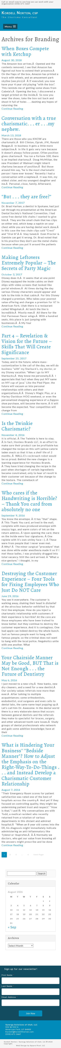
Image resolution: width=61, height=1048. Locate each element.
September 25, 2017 (14, 358)
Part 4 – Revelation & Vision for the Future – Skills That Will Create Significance (27, 344)
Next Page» (38, 854)
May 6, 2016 (9, 680)
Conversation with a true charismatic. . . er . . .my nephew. (29, 124)
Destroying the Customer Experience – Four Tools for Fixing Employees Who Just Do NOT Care (30, 581)
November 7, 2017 (13, 202)
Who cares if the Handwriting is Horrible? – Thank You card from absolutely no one (29, 501)
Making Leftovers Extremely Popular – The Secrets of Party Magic (29, 263)
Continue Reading (12, 108)
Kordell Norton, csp (20, 12)
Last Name (8, 986)
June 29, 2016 (10, 596)
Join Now (30, 1013)
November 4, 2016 (13, 434)
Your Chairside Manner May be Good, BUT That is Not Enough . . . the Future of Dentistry (30, 666)
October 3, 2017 (12, 274)
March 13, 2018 (11, 135)
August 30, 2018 (12, 60)
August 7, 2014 (11, 789)
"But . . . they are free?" (26, 196)
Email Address (10, 997)
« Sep (12, 927)
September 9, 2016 (13, 515)
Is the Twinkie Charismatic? (17, 426)
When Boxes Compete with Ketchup (25, 51)
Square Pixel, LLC (37, 1045)
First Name (8, 975)
